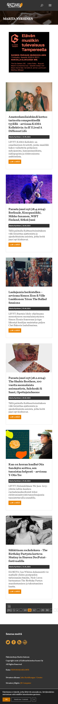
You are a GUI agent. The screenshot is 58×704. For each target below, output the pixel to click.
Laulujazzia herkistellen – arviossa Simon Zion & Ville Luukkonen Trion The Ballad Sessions (27, 297)
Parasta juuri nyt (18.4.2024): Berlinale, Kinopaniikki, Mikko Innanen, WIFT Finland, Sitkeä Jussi (27, 214)
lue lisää (15, 162)
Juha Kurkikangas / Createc (31, 677)
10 (25, 610)
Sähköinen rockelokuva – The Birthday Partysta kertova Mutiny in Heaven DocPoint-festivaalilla (27, 555)
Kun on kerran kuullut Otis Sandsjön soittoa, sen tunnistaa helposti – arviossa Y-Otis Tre (27, 469)
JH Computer (25, 683)
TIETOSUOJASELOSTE (20, 670)
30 (47, 610)
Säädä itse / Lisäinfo (21, 699)
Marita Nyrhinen (15, 137)
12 (34, 610)
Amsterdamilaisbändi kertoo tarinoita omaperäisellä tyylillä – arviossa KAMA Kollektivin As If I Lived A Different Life (27, 124)
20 (42, 610)
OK (6, 699)
